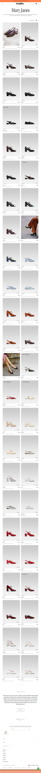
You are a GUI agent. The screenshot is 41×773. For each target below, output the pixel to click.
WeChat (4, 759)
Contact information (17, 767)
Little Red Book (5, 761)
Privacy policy (5, 767)
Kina (23, 267)
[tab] (4, 458)
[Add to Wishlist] (18, 23)
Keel (5, 322)
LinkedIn (4, 757)
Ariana (24, 74)
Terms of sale (24, 767)
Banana (6, 74)
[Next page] (23, 685)
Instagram (4, 749)
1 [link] (17, 684)
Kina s (5, 185)
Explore (4, 742)
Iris (23, 130)
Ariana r (24, 102)
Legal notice (29, 767)
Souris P (6, 377)
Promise (6, 487)
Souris (24, 377)
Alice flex (24, 157)
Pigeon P (6, 405)
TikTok (4, 751)
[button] (2, 4)
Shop (3, 738)
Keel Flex (6, 157)
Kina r (5, 102)
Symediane (13, 765)
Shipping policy (10, 767)
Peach (24, 185)
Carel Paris (4, 765)
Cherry (5, 212)
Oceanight (6, 130)
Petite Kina (25, 514)
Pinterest (4, 755)
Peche (6, 47)
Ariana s (6, 514)
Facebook (4, 753)
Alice (23, 47)
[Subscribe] (29, 729)
